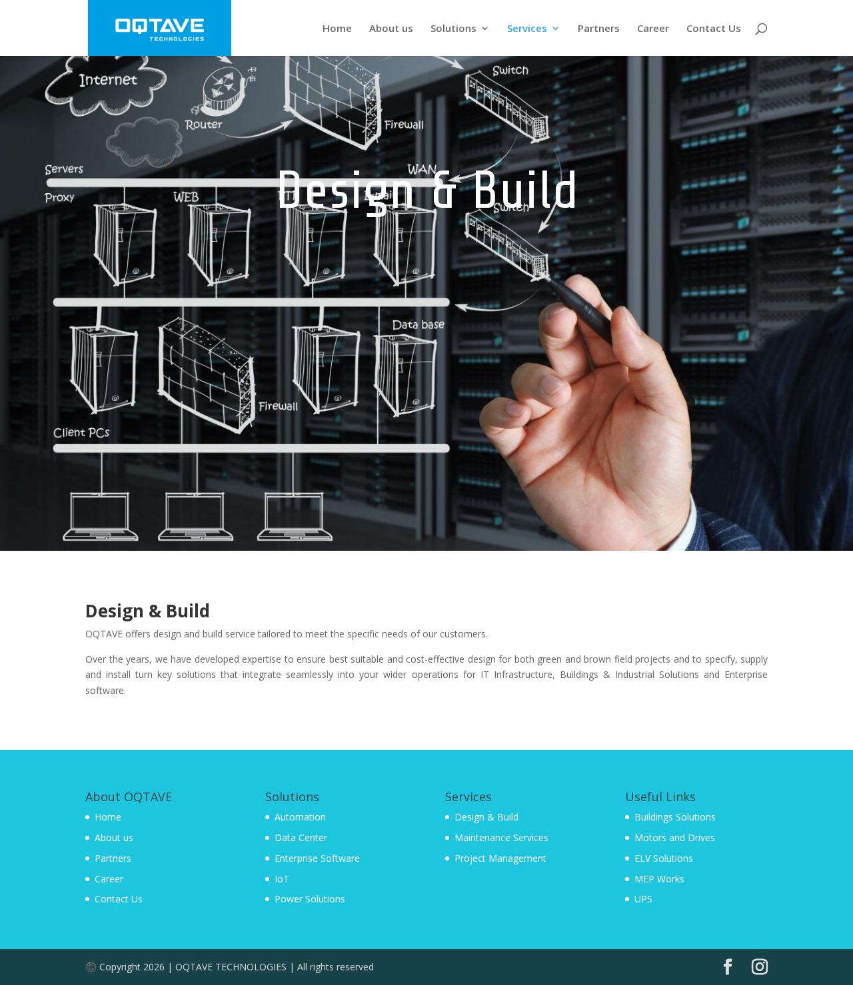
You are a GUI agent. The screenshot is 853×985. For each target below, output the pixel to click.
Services (527, 29)
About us (391, 29)
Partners (599, 29)
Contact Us (713, 29)
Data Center (301, 837)
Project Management (500, 858)
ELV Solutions (663, 858)
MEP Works (659, 878)
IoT (282, 878)
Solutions (453, 29)
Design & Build (486, 817)
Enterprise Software (317, 858)
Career (653, 29)
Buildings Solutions (675, 817)
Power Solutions (310, 898)
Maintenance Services (501, 837)
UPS (643, 898)
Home (337, 29)
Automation (300, 817)
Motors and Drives (674, 837)
